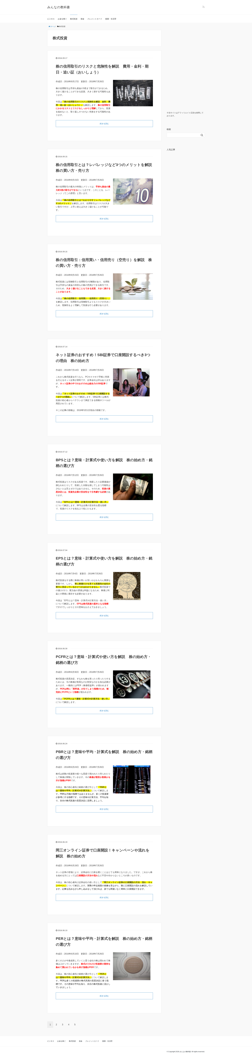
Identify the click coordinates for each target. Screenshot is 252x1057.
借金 (82, 19)
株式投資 (73, 19)
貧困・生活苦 (110, 19)
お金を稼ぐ (62, 19)
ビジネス (51, 19)
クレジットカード (94, 19)
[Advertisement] (186, 69)
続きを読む (104, 124)
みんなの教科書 (58, 7)
